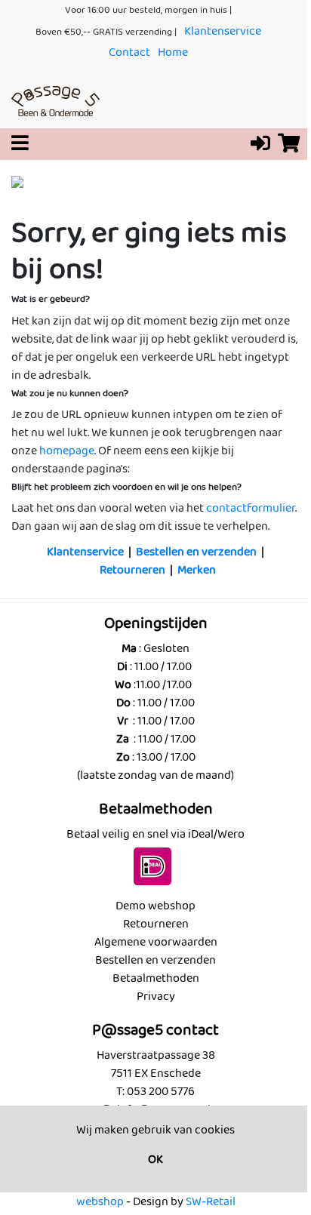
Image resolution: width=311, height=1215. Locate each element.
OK (155, 1159)
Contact (129, 52)
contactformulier (250, 508)
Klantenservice (222, 31)
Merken (196, 570)
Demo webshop (155, 906)
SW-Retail (211, 1201)
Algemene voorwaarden (155, 942)
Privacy (156, 996)
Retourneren (132, 570)
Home (173, 52)
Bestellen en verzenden (196, 552)
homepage (66, 450)
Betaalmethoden (155, 978)
